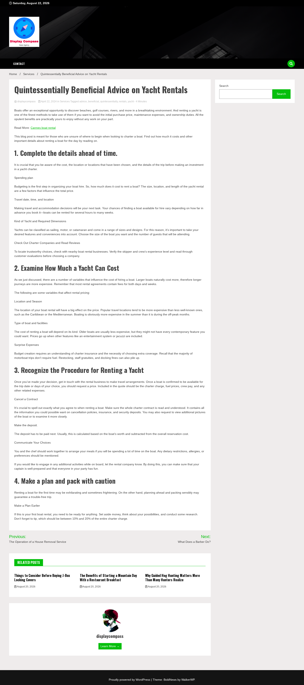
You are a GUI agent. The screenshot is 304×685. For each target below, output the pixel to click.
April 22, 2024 (49, 101)
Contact (19, 63)
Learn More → (110, 646)
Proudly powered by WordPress (130, 679)
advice (83, 101)
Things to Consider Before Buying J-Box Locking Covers (42, 577)
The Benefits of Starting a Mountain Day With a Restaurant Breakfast (108, 577)
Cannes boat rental (43, 127)
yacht (131, 101)
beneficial (93, 101)
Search (224, 85)
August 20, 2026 (26, 586)
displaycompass (26, 101)
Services (65, 101)
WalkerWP (187, 679)
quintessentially (109, 101)
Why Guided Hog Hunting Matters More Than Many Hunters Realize (172, 577)
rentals (123, 101)
